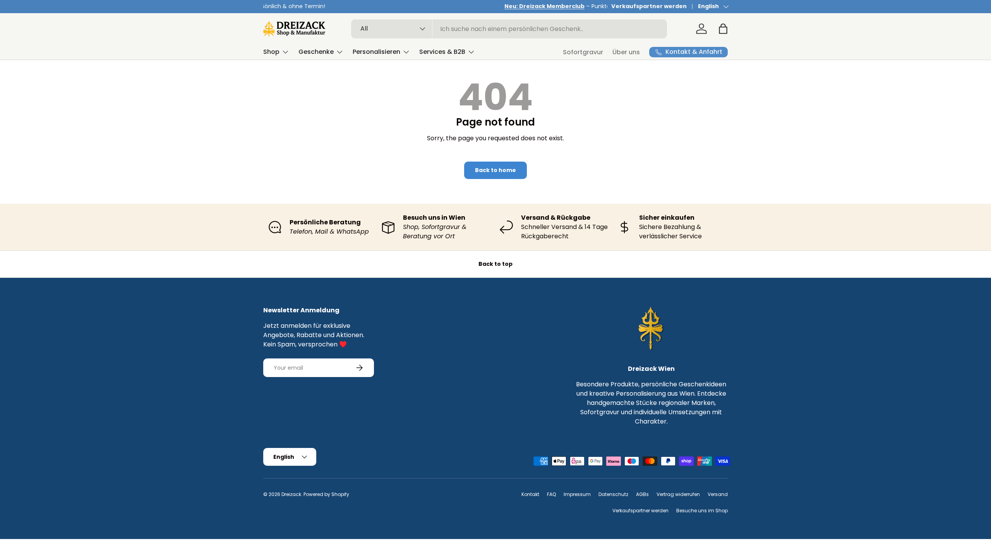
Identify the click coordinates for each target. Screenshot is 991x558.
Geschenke (316, 51)
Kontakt (530, 494)
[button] (723, 28)
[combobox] (509, 28)
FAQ (551, 494)
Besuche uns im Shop (702, 510)
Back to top (495, 264)
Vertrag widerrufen (678, 494)
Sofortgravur (583, 52)
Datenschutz (613, 494)
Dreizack (291, 494)
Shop (271, 51)
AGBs (642, 494)
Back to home (495, 170)
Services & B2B (442, 51)
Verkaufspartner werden (649, 6)
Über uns (626, 52)
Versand (718, 494)
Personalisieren (376, 51)
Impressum (577, 494)
